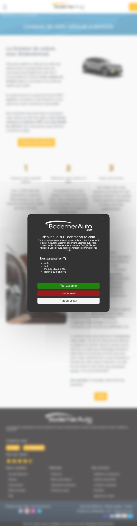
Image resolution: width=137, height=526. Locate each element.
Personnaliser (68, 300)
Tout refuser (68, 293)
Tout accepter (68, 285)
